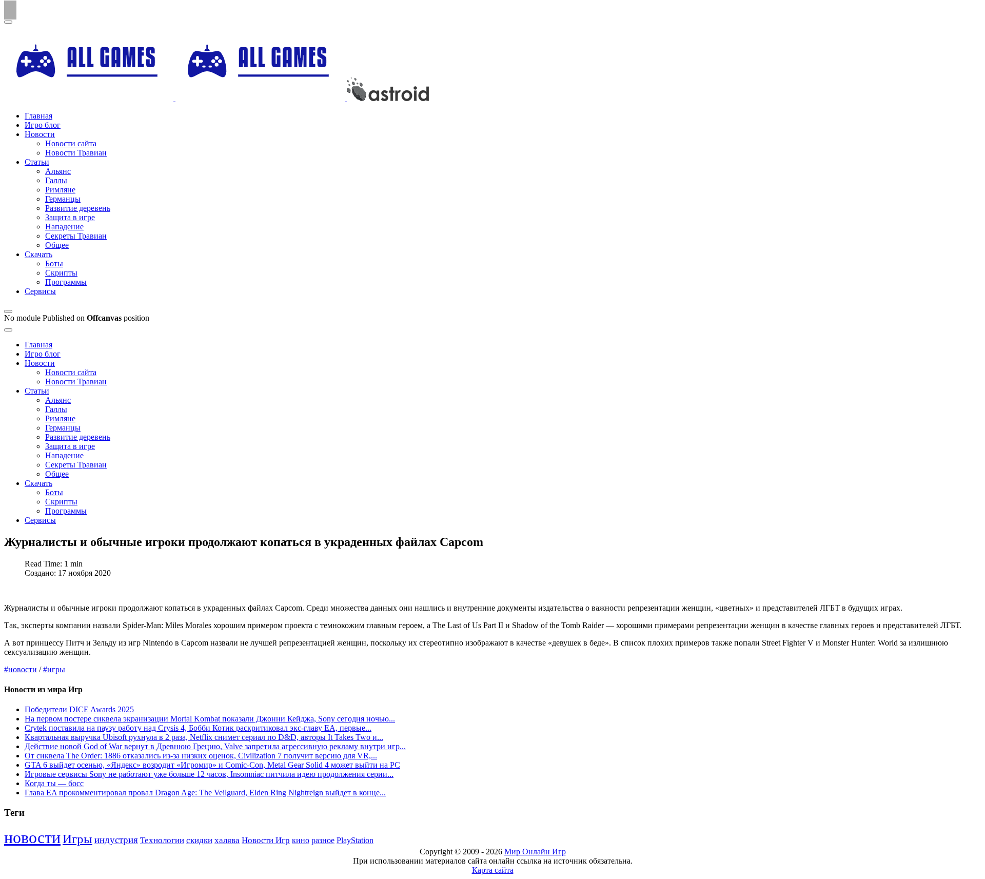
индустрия (116, 839)
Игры (77, 839)
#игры (54, 669)
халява (227, 840)
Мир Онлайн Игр (535, 851)
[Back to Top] (10, 10)
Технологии (162, 840)
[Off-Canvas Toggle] (8, 311)
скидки (199, 840)
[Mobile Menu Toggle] (8, 22)
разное (322, 840)
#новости (20, 669)
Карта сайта (493, 870)
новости (32, 837)
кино (300, 840)
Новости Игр (266, 840)
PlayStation (355, 840)
